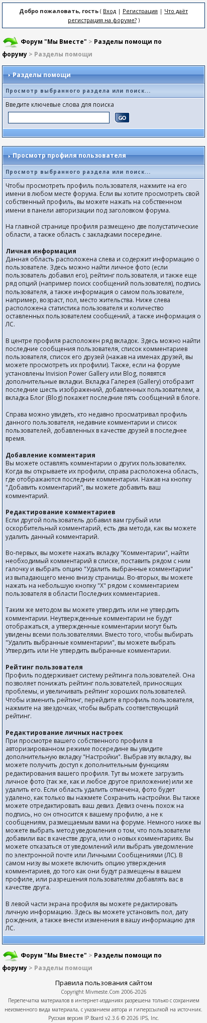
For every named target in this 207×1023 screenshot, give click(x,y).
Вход (109, 11)
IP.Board (94, 1017)
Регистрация (140, 11)
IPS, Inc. (149, 1017)
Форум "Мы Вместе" (54, 41)
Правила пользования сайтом (103, 982)
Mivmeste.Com (102, 991)
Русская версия (65, 1017)
